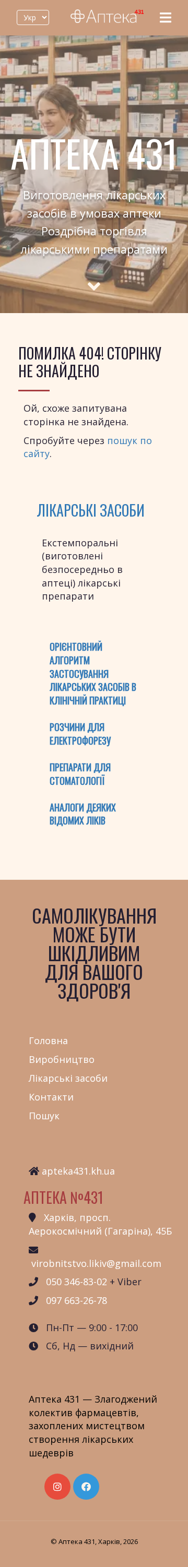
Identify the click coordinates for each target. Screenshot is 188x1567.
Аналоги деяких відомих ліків (83, 814)
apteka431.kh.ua (78, 1171)
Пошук (44, 1115)
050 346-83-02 (76, 1281)
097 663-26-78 (76, 1300)
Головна (48, 1040)
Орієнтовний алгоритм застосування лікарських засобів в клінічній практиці (93, 673)
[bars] (165, 17)
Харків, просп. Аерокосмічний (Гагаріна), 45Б (100, 1224)
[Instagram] (57, 1486)
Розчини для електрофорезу (80, 733)
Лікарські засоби (91, 510)
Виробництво (62, 1059)
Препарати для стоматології (80, 773)
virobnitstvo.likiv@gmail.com (96, 1263)
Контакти (51, 1097)
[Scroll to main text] (94, 277)
